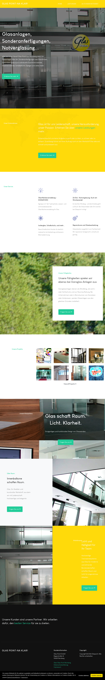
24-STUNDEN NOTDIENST (90, 4)
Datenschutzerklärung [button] (13, 677)
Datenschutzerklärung (61, 665)
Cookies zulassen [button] (97, 675)
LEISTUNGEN (72, 4)
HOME (60, 4)
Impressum (57, 667)
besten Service (22, 623)
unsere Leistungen (85, 127)
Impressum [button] (24, 677)
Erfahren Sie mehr (10, 76)
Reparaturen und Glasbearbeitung (85, 225)
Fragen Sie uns (65, 312)
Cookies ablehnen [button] (84, 675)
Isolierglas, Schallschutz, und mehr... (51, 225)
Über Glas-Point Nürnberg (62, 663)
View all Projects (69, 384)
